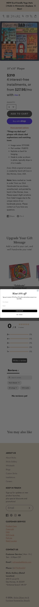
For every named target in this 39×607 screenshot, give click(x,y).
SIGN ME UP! (19, 311)
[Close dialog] (37, 290)
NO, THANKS (20, 314)
